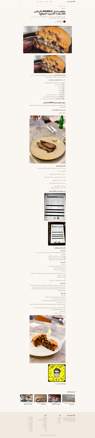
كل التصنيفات (59, 418)
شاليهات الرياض (30, 419)
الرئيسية (50, 1)
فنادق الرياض (31, 426)
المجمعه (45, 422)
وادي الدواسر (45, 428)
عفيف (46, 430)
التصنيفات (46, 1)
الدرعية (46, 429)
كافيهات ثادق (31, 428)
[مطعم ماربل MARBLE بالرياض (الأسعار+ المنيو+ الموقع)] (47, 64)
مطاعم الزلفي (45, 425)
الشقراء (32, 421)
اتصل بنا (38, 1)
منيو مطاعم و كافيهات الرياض (42, 419)
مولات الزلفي (31, 429)
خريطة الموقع (59, 422)
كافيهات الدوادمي (30, 422)
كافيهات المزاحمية (30, 425)
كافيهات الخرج (45, 426)
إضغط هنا (44, 96)
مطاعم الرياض (63, 8)
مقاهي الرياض (45, 418)
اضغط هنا (42, 98)
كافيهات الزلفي (30, 418)
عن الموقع (41, 1)
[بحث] (21, 1)
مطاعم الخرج (45, 421)
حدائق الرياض (31, 430)
